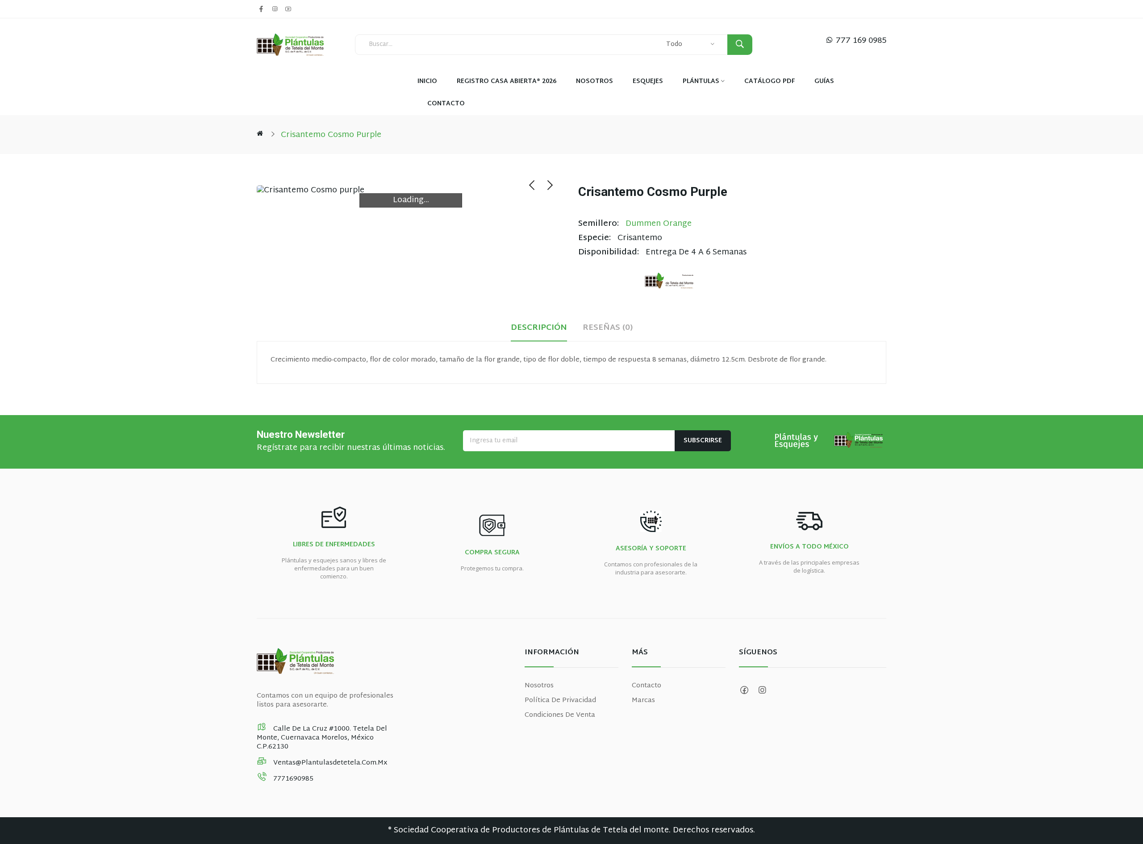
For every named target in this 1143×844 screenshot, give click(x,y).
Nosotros (539, 685)
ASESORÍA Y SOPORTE (651, 549)
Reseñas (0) (608, 328)
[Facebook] (261, 9)
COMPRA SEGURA (492, 553)
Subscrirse (703, 440)
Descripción (539, 328)
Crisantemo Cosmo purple (331, 135)
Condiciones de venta (560, 715)
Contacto (646, 685)
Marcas (643, 700)
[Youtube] (288, 9)
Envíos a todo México (809, 547)
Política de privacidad (560, 700)
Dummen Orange (659, 223)
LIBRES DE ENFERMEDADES (334, 545)
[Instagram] (274, 9)
